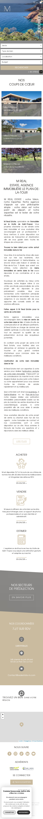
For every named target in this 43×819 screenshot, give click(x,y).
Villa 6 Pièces (12, 108)
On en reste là (22, 790)
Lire (21, 441)
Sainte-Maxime (10, 395)
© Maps (27, 741)
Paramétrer (9, 812)
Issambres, (32, 392)
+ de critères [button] (33, 72)
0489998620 (22, 646)
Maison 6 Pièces (14, 165)
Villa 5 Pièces (13, 137)
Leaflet (21, 741)
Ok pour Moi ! (23, 812)
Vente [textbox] (4, 46)
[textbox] (22, 51)
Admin (36, 805)
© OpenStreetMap (37, 741)
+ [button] (2, 714)
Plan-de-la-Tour (32, 395)
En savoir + (21, 483)
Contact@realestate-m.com (21, 675)
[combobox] (21, 46)
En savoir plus (21, 598)
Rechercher (21, 68)
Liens (32, 805)
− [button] (2, 717)
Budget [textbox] (5, 62)
